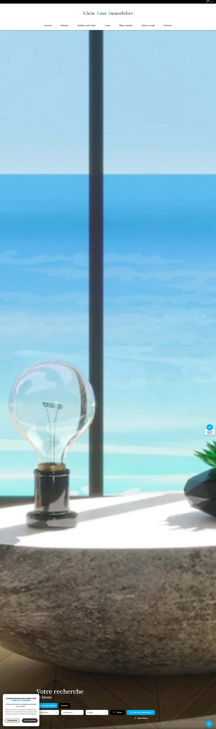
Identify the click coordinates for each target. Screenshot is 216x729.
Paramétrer (12, 721)
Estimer (64, 705)
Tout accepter (30, 721)
